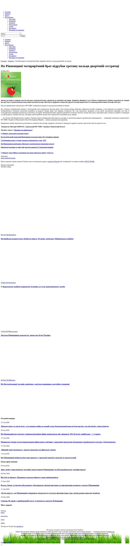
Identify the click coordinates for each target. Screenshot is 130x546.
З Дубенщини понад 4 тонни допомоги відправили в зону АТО (23, 140)
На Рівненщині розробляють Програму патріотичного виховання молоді (27, 144)
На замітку (12, 28)
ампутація (4, 158)
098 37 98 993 (89, 161)
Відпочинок (13, 25)
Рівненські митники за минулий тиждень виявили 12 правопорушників (27, 147)
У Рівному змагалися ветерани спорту (15, 133)
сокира (13, 158)
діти (9, 158)
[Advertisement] (65, 401)
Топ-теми (12, 19)
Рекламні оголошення (16, 30)
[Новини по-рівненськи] (26, 8)
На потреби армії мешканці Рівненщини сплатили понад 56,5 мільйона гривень (30, 137)
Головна (8, 12)
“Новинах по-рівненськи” (23, 130)
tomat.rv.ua (110, 532)
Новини (7, 14)
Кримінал (12, 21)
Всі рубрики (9, 17)
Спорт (11, 26)
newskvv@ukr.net (53, 161)
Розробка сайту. (6, 542)
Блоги (7, 15)
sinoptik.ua (19, 526)
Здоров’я (12, 23)
